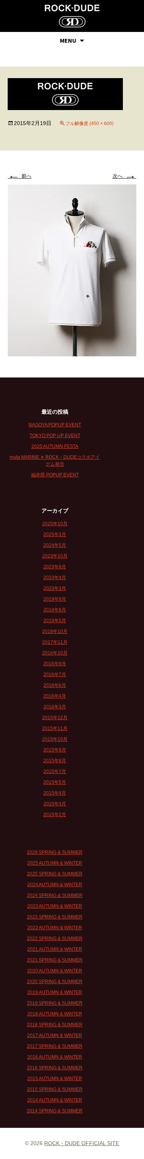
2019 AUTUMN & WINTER (54, 992)
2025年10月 (55, 523)
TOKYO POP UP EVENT (55, 435)
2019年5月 (54, 620)
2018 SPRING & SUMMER (55, 1024)
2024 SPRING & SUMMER (55, 895)
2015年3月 (54, 804)
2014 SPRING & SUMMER (55, 1111)
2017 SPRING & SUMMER (55, 1046)
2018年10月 (55, 631)
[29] (72, 270)
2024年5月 (54, 545)
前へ (19, 176)
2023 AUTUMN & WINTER (54, 906)
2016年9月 (54, 663)
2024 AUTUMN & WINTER (54, 884)
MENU (68, 40)
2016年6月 (54, 685)
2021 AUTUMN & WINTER (54, 949)
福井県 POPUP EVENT (55, 475)
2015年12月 (55, 717)
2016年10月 (55, 653)
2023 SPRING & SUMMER (55, 917)
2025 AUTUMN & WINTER (54, 863)
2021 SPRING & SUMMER (55, 960)
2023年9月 (54, 566)
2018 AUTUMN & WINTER (54, 1014)
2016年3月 (54, 707)
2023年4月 (54, 577)
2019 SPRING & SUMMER (55, 1003)
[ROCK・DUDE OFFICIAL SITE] (72, 16)
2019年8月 (54, 610)
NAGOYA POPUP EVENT (54, 425)
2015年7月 (54, 771)
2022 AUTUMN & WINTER (54, 927)
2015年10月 (55, 739)
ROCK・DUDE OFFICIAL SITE (81, 1143)
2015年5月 (54, 782)
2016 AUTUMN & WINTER (54, 1057)
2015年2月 (54, 814)
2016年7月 (54, 674)
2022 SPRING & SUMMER (55, 938)
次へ (124, 176)
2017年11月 (55, 642)
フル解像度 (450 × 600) (89, 123)
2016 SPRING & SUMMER (55, 1067)
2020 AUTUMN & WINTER (54, 971)
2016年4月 (54, 696)
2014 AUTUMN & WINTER (54, 1100)
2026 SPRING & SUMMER (55, 852)
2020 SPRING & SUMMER (55, 981)
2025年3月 (54, 534)
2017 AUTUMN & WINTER (54, 1035)
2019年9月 (54, 599)
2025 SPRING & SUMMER (55, 874)
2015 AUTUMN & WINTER (54, 1078)
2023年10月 (55, 556)
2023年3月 (54, 588)
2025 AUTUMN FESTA (54, 446)
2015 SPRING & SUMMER (55, 1089)
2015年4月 (54, 793)
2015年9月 (54, 750)
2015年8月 (54, 760)
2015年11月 (55, 728)
